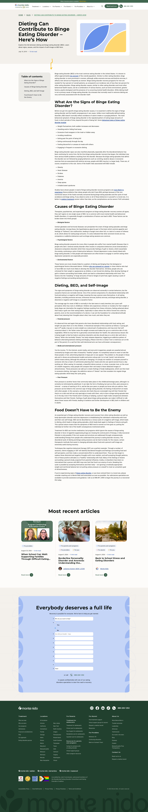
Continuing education (95, 739)
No (58, 630)
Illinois (42, 740)
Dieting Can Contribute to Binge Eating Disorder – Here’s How (60, 15)
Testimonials (115, 732)
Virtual (55, 760)
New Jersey (56, 723)
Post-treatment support (95, 719)
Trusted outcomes (117, 723)
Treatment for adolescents (73, 725)
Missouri (42, 752)
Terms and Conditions (75, 789)
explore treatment (67, 199)
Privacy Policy (49, 789)
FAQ (19, 734)
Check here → (83, 1)
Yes (58, 625)
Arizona (42, 723)
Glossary (114, 740)
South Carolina (57, 740)
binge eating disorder (83, 473)
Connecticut (43, 729)
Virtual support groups (72, 751)
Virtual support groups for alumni (98, 722)
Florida (42, 732)
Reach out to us (112, 6)
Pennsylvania (57, 734)
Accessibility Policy (23, 789)
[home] (22, 6)
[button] (36, 6)
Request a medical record (96, 725)
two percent (74, 76)
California (43, 726)
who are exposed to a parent (99, 266)
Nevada (42, 757)
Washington (56, 757)
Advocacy (115, 729)
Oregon (55, 732)
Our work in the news (118, 734)
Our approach (22, 737)
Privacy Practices (61, 789)
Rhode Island (57, 737)
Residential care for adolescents (75, 734)
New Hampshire (44, 760)
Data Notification (37, 789)
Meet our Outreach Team (96, 742)
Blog (29, 15)
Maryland (43, 746)
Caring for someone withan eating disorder (73, 747)
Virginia (55, 754)
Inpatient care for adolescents (74, 737)
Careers (114, 743)
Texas (55, 746)
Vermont (55, 752)
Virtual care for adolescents (74, 728)
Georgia (42, 734)
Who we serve (22, 723)
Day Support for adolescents (74, 731)
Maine (42, 743)
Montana (42, 754)
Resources (92, 728)
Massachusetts (44, 749)
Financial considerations (25, 732)
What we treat (22, 720)
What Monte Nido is (117, 720)
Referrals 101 (93, 736)
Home (20, 15)
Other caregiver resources (73, 753)
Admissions (21, 729)
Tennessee (56, 743)
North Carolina (57, 729)
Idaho (41, 737)
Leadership (115, 726)
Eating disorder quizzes (25, 740)
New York (56, 726)
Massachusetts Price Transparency (118, 747)
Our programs (22, 726)
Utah (54, 749)
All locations (43, 720)
